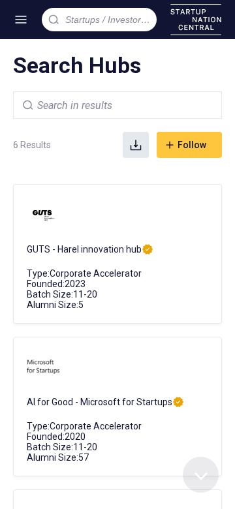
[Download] (136, 145)
